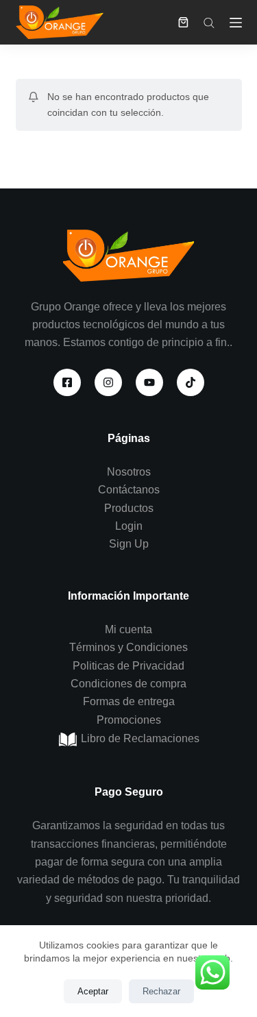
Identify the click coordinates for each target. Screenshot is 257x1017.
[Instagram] (108, 382)
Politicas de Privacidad (128, 666)
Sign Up (129, 544)
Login (129, 526)
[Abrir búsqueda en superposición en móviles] (209, 22)
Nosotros (129, 472)
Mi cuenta (128, 629)
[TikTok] (190, 382)
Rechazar (161, 991)
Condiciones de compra (128, 683)
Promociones (129, 720)
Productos (129, 508)
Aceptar (92, 991)
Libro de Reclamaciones (138, 738)
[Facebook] (67, 382)
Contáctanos (129, 489)
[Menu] (236, 22)
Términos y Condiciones (128, 647)
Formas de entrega (129, 701)
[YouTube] (149, 382)
